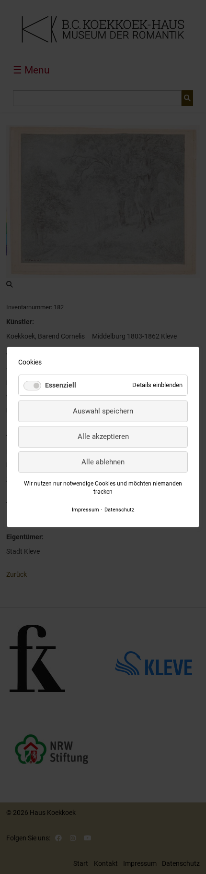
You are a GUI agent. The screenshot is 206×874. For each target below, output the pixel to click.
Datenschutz (119, 509)
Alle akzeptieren (103, 436)
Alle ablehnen (103, 462)
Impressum (85, 509)
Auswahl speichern (103, 411)
